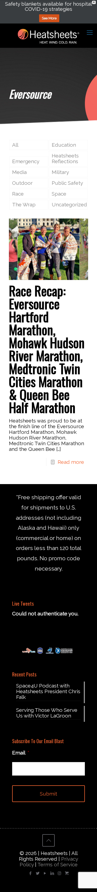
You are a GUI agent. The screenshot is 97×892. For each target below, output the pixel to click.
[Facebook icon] (30, 873)
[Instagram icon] (59, 873)
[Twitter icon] (37, 873)
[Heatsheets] (48, 36)
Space (59, 194)
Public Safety (67, 183)
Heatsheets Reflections (65, 158)
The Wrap (24, 204)
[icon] (67, 873)
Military (60, 172)
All (15, 145)
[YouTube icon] (45, 873)
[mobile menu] (89, 32)
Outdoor (22, 183)
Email (20, 753)
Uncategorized (69, 204)
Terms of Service (57, 864)
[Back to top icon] (48, 840)
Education (64, 145)
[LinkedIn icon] (52, 873)
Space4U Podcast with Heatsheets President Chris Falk (48, 691)
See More (49, 18)
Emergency (25, 161)
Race (18, 194)
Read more (71, 462)
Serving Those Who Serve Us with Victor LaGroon (46, 713)
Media (19, 172)
